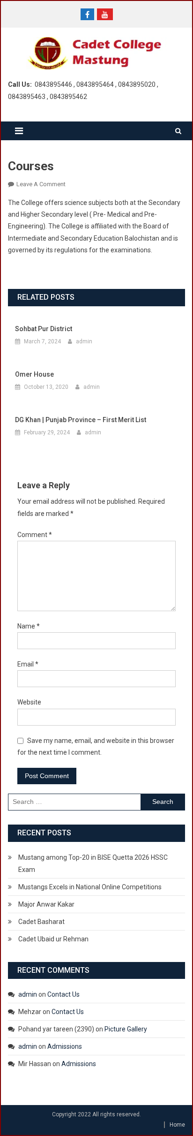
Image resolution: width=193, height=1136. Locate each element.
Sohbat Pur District (43, 329)
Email (27, 664)
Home (177, 1124)
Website (29, 702)
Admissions (64, 1046)
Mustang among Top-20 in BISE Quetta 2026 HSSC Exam (93, 863)
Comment (34, 534)
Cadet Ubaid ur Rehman (53, 939)
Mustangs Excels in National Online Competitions (90, 887)
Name (28, 626)
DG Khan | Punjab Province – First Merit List (80, 420)
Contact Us (63, 994)
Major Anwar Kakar (46, 904)
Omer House (34, 374)
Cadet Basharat (41, 921)
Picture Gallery (125, 1029)
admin (84, 341)
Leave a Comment (41, 184)
